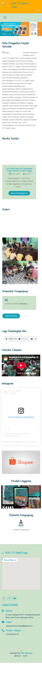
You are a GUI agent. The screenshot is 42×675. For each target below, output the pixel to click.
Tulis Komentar (11, 316)
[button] (3, 29)
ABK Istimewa (26, 653)
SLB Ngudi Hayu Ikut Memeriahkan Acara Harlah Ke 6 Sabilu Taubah (19, 169)
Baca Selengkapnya (19, 193)
